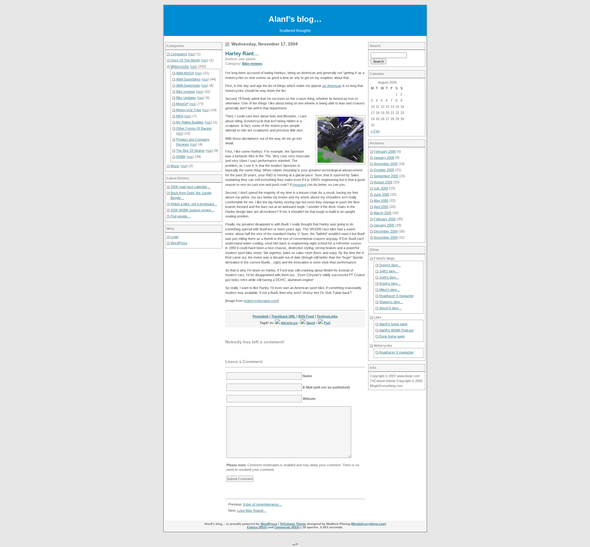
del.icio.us (289, 323)
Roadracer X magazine (396, 296)
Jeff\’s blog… (389, 271)
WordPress (179, 243)
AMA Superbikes (188, 79)
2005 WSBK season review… (192, 210)
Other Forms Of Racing (193, 128)
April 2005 (381, 207)
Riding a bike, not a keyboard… (194, 204)
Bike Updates (186, 98)
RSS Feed (306, 316)
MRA (179, 116)
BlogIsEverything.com (368, 524)
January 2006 (384, 157)
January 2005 (384, 225)
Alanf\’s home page (393, 324)
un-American (331, 86)
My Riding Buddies (190, 122)
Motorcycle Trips (188, 110)
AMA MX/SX (185, 73)
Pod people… (181, 216)
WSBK (181, 156)
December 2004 (386, 231)
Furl (327, 323)
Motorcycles (180, 66)
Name (307, 376)
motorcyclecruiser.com (261, 301)
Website (309, 398)
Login (175, 237)
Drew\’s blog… (390, 265)
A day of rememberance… (262, 504)
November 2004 (386, 237)
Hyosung (299, 184)
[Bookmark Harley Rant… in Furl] (320, 323)
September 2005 (386, 176)
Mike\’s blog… (389, 289)
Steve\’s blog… (390, 308)
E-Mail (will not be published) (326, 387)
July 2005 (381, 188)
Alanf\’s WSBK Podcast (396, 330)
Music (175, 166)
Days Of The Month (185, 60)
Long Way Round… (251, 510)
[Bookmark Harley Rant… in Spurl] (303, 323)
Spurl (310, 323)
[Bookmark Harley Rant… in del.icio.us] (277, 323)
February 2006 (385, 151)
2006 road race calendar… (190, 187)
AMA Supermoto (188, 85)
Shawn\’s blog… (391, 302)
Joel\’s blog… (389, 277)
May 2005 (381, 200)
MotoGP (182, 104)
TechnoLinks (327, 316)
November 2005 (386, 164)
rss (191, 54)
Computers (179, 54)
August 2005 (383, 182)
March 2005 (382, 213)
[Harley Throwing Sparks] (340, 139)
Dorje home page (392, 336)
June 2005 (381, 194)
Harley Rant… (242, 54)
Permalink (261, 316)
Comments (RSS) (287, 527)
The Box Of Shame (190, 150)
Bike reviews (252, 63)
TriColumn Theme (293, 524)
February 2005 (385, 219)
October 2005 (384, 170)
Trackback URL (283, 316)
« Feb (375, 131)
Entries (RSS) (257, 527)
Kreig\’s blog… (390, 283)
